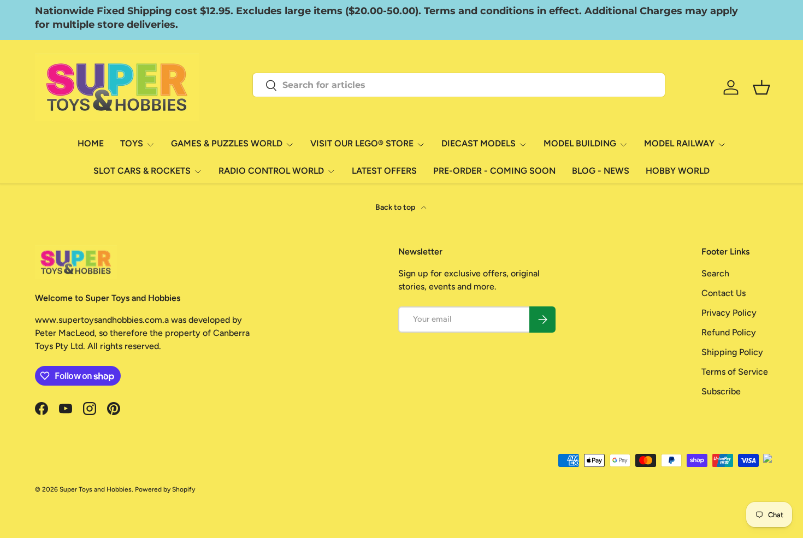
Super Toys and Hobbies (96, 489)
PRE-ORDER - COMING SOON (494, 170)
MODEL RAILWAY (679, 143)
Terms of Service (734, 371)
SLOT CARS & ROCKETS (142, 170)
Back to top (396, 207)
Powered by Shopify (165, 489)
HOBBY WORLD (678, 170)
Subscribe (721, 391)
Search (715, 273)
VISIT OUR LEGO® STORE (362, 143)
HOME (91, 143)
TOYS (131, 143)
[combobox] (459, 85)
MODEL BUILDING (580, 143)
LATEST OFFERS (384, 170)
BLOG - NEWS (600, 170)
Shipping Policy (732, 352)
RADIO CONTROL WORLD (271, 170)
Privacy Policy (729, 313)
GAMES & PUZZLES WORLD (226, 143)
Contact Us (723, 293)
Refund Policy (728, 332)
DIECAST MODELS (478, 143)
